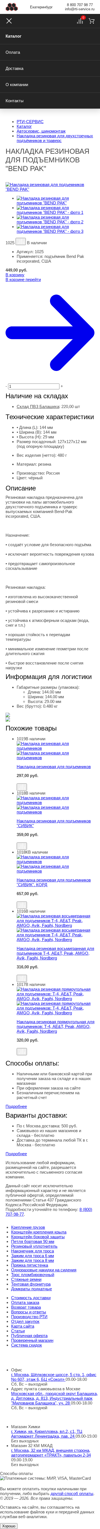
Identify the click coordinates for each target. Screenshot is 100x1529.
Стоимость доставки (31, 1297)
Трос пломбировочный (32, 1274)
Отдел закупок (25, 1321)
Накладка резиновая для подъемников (54, 766)
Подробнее (16, 1106)
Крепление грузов (28, 1227)
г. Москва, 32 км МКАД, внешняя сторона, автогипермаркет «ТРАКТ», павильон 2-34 (51, 1452)
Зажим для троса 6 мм (32, 1255)
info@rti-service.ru (79, 9)
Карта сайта (22, 1326)
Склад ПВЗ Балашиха (38, 406)
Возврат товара (26, 1307)
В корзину (15, 274)
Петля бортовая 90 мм (32, 1241)
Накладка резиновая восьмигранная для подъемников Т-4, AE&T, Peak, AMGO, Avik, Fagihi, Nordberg (55, 953)
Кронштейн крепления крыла (38, 1232)
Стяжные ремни (26, 1279)
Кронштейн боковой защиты (38, 1236)
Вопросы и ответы (28, 1312)
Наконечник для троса (32, 1251)
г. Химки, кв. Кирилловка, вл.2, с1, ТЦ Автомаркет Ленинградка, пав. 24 (46, 1433)
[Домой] (12, 7)
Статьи (18, 1330)
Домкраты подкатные (31, 1288)
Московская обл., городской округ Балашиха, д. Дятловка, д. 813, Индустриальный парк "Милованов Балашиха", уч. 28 (54, 1398)
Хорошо (8, 1526)
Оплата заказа (25, 1302)
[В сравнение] (21, 241)
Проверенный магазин (32, 1340)
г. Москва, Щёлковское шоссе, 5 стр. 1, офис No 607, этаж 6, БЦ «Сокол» (53, 1377)
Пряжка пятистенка (29, 1265)
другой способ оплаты (72, 1493)
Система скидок (26, 1345)
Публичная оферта (29, 1335)
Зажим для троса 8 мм (32, 1260)
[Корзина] (91, 21)
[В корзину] (55, 780)
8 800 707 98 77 (80, 5)
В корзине (23, 279)
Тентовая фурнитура (31, 1284)
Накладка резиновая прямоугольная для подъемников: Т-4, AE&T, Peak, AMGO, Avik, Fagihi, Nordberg (55, 1026)
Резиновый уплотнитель (34, 1246)
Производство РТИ (29, 1316)
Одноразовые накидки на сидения (43, 1269)
